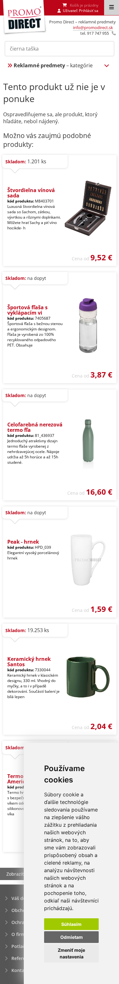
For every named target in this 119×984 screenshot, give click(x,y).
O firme (19, 934)
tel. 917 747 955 (94, 33)
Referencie (22, 958)
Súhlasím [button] (71, 924)
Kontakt (20, 970)
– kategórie (53, 65)
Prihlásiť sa (88, 10)
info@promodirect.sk (93, 27)
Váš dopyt (22, 898)
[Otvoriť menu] (111, 7)
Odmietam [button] (71, 937)
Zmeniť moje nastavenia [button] (71, 953)
